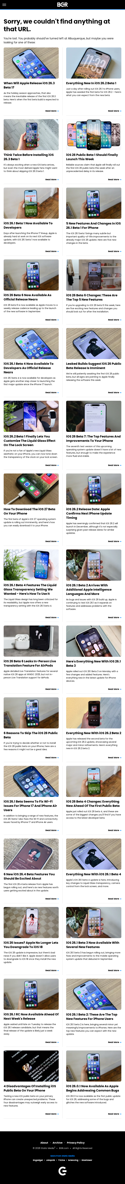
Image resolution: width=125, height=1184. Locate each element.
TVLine (61, 1160)
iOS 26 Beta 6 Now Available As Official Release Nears (27, 297)
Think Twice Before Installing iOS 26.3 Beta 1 (29, 157)
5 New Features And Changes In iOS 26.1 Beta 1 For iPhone (93, 225)
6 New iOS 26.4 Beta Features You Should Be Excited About (29, 876)
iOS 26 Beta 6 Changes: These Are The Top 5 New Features (91, 297)
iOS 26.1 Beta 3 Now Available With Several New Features (92, 945)
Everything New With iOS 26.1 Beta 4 (93, 874)
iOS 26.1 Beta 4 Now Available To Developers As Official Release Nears (29, 368)
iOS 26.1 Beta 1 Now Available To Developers (28, 225)
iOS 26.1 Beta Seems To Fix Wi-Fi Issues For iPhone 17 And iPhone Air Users (30, 805)
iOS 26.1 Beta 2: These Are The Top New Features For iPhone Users (91, 1016)
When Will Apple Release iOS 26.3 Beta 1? (29, 85)
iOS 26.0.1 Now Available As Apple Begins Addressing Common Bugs (92, 1088)
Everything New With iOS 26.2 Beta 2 (93, 733)
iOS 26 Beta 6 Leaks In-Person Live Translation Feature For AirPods (30, 663)
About (44, 1142)
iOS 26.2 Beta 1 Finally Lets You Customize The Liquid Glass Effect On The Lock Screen (29, 440)
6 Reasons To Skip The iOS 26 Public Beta (31, 735)
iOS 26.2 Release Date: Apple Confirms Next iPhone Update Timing (89, 513)
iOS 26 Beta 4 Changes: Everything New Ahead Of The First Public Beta (93, 803)
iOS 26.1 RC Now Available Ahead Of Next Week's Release (31, 1016)
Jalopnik (50, 1160)
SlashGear (87, 1160)
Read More (50, 111)
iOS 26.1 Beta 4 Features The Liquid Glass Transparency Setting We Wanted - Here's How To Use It (30, 589)
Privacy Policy (76, 1142)
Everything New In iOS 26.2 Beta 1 (91, 83)
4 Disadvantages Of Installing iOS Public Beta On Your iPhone (30, 1088)
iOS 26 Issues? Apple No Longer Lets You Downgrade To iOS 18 (31, 945)
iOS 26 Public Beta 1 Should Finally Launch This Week (92, 157)
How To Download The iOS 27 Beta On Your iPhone (29, 511)
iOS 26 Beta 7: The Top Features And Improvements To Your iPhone (93, 438)
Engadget (38, 1160)
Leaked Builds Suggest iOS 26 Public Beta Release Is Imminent (93, 366)
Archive (57, 1142)
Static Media (47, 1148)
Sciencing (73, 1160)
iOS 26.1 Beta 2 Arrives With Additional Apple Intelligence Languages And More (89, 589)
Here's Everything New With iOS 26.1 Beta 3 (93, 663)
